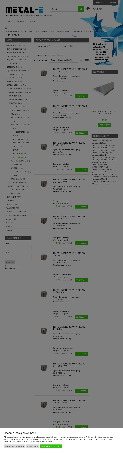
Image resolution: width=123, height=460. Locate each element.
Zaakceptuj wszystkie (51, 446)
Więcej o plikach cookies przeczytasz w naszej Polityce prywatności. (28, 441)
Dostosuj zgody (32, 446)
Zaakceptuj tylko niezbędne (14, 446)
